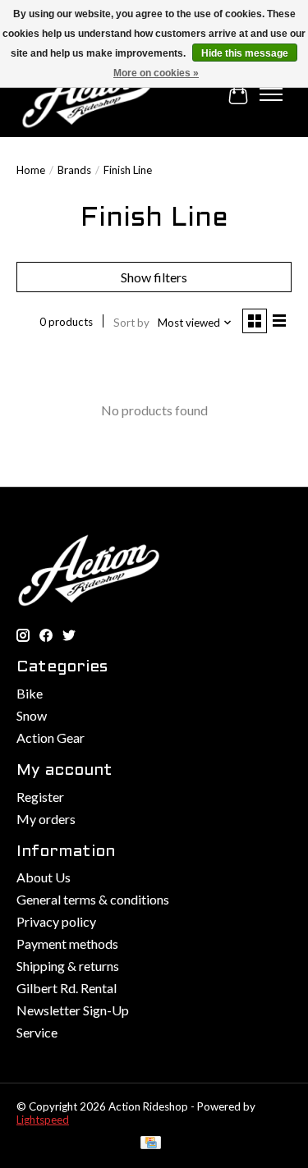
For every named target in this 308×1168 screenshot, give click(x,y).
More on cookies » (156, 73)
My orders (46, 819)
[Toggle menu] (271, 94)
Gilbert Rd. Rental (66, 988)
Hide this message (244, 53)
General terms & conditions (92, 899)
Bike (29, 693)
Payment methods (67, 943)
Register (40, 796)
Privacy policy (56, 921)
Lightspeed (42, 1119)
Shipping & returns (67, 965)
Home (30, 169)
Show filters (154, 277)
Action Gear (50, 737)
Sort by (131, 322)
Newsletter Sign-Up (72, 1010)
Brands (74, 169)
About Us (43, 877)
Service (36, 1032)
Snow (31, 715)
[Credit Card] (150, 1144)
